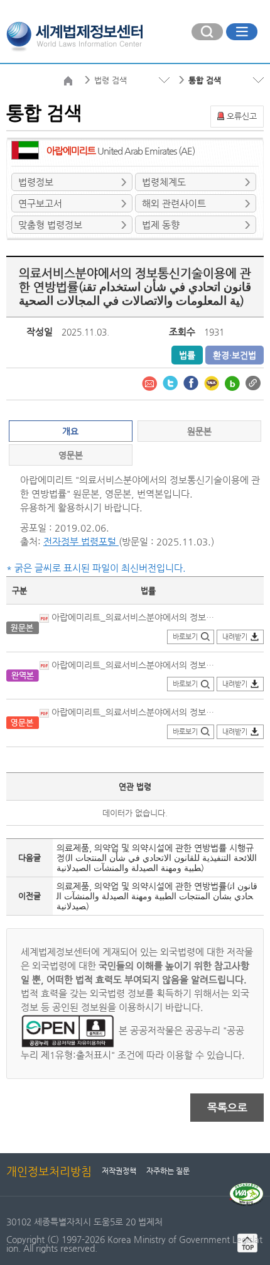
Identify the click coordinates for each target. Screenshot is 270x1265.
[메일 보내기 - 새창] (150, 382)
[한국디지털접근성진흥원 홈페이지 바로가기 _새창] (246, 1187)
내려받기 (234, 637)
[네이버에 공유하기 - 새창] (233, 382)
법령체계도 (164, 182)
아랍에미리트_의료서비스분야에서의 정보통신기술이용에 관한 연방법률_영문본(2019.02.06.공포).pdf (134, 712)
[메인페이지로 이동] (74, 35)
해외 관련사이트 (174, 203)
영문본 (70, 455)
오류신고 (242, 116)
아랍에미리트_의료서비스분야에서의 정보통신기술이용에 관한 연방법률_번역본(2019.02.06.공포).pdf (134, 665)
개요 (70, 431)
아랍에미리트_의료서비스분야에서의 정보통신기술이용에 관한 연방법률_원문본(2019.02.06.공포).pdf (134, 617)
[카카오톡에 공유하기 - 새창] (213, 382)
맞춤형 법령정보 (50, 224)
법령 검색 (110, 80)
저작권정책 (119, 1170)
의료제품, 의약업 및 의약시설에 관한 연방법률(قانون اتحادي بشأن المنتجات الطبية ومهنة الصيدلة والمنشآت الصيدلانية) (157, 896)
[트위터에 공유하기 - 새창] (171, 382)
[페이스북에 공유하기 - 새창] (192, 382)
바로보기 (185, 637)
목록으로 (227, 1107)
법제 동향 (161, 224)
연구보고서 (40, 203)
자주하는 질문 (168, 1170)
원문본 (199, 431)
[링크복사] (253, 382)
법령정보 (35, 182)
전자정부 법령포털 (81, 541)
